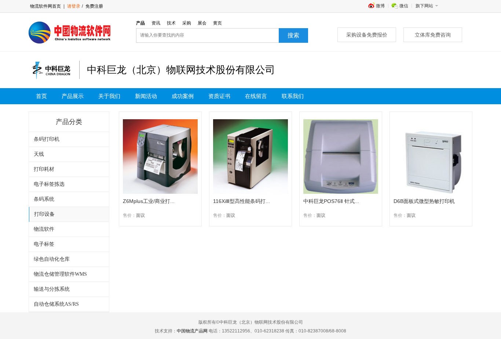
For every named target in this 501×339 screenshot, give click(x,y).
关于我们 (109, 96)
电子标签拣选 (49, 184)
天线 (39, 154)
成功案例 (183, 96)
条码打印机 (46, 139)
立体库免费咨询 (433, 35)
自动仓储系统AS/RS (56, 304)
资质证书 (219, 96)
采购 (186, 23)
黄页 (217, 23)
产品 (140, 23)
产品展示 (73, 96)
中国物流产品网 (192, 331)
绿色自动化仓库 (52, 259)
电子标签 (44, 244)
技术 (171, 23)
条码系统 (44, 199)
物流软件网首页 (45, 6)
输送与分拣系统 (52, 289)
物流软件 (44, 229)
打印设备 (44, 214)
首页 (41, 96)
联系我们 (293, 96)
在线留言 (256, 96)
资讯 (155, 23)
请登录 (73, 6)
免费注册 (93, 6)
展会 (202, 23)
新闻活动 (146, 96)
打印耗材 (44, 169)
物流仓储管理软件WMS (60, 274)
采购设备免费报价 (366, 35)
